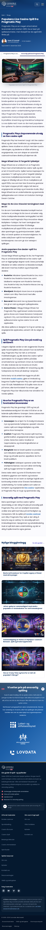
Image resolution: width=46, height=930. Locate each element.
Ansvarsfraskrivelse (8, 921)
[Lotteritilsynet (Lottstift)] (23, 725)
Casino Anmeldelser (9, 845)
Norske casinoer (7, 819)
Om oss (27, 819)
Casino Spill (6, 834)
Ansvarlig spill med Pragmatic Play (32, 53)
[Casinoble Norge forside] (9, 4)
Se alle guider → (38, 543)
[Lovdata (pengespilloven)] (23, 753)
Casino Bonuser (7, 829)
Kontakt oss (29, 834)
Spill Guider (5, 850)
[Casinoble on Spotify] (19, 891)
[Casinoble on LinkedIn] (3, 891)
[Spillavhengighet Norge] (23, 739)
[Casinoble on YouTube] (9, 891)
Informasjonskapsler (36, 921)
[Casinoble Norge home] (8, 767)
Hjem (3, 15)
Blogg (8, 15)
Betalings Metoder (8, 839)
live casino (29, 488)
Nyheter (27, 829)
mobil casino (16, 378)
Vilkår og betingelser (9, 880)
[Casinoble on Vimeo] (14, 891)
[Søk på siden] (37, 4)
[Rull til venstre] (1, 54)
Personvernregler (7, 875)
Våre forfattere (30, 824)
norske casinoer (33, 514)
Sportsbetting (6, 824)
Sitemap (16, 926)
